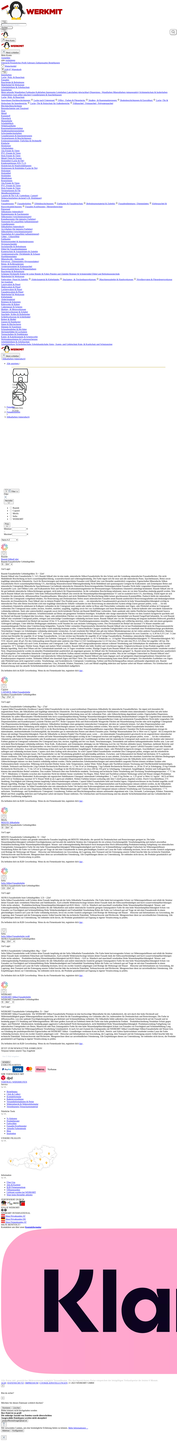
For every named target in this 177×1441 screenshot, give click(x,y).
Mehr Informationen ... (78, 1428)
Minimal (16, 529)
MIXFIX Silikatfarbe (10, 822)
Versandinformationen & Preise (20, 1101)
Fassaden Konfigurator (17, 1126)
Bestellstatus (12, 1091)
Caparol (16, 511)
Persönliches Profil (18, 63)
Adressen (31, 63)
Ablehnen (6, 1431)
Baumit (16, 508)
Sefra (15, 516)
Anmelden (5, 58)
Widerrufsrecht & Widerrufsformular (22, 1104)
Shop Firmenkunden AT (16, 1222)
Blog (9, 1131)
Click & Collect (13, 1094)
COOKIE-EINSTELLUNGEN (53, 1383)
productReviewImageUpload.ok (14, 1421)
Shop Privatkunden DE (16, 1219)
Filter (13, 491)
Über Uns (11, 1182)
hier (81, 670)
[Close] (4, 1437)
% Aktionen (12, 1118)
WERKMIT (18, 519)
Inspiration (11, 1133)
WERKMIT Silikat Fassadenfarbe (16, 997)
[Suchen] (173, 32)
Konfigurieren (17, 1431)
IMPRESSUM (31, 1383)
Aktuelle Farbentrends (16, 1128)
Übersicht (5, 63)
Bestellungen (54, 63)
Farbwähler (12, 1123)
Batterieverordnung (15, 1099)
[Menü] (4, 21)
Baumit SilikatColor (10, 559)
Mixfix (16, 513)
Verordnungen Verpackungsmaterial (22, 1106)
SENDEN (6, 1062)
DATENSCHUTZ (15, 1383)
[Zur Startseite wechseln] (31, 19)
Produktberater (13, 1121)
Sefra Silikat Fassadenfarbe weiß (15, 936)
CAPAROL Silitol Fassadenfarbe (15, 692)
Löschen (16, 1408)
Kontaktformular (14, 1096)
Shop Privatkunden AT (15, 1216)
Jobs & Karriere (13, 1185)
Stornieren (6, 1408)
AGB (3, 1383)
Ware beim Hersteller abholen (19, 1195)
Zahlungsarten (42, 63)
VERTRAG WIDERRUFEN (14, 1082)
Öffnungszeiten (13, 1190)
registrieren (10, 60)
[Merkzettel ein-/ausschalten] (4, 553)
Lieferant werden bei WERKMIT (21, 1192)
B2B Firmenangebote (16, 1187)
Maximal (16, 534)
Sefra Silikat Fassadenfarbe (13, 883)
